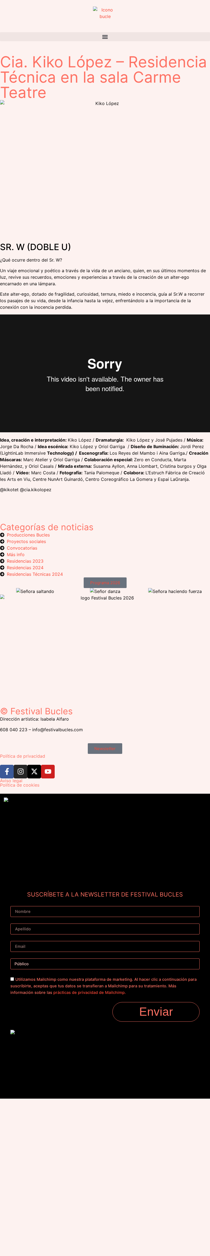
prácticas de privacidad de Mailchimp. (89, 992)
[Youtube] (48, 771)
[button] (105, 36)
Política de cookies (19, 785)
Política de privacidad (22, 756)
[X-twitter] (34, 771)
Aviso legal (11, 780)
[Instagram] (20, 771)
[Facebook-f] (7, 771)
